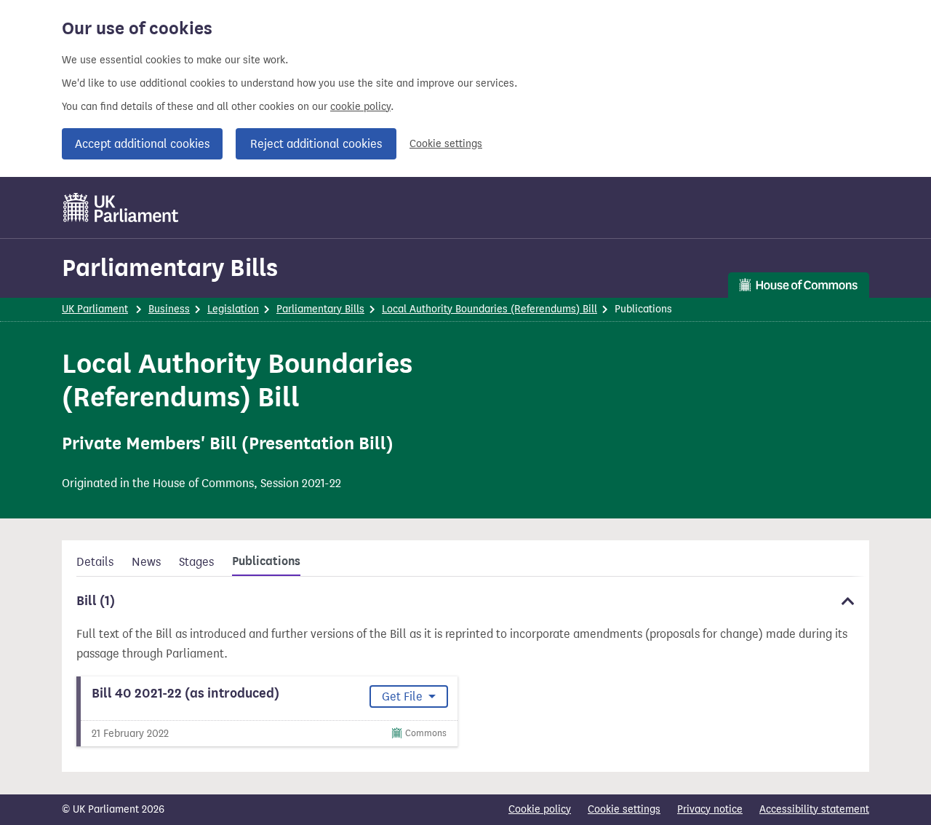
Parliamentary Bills (170, 268)
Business (169, 309)
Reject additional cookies (316, 144)
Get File (403, 696)
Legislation (233, 309)
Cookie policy (539, 809)
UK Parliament (95, 309)
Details (94, 562)
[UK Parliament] (121, 208)
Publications (266, 561)
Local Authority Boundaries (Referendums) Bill (489, 309)
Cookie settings (445, 144)
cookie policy (360, 106)
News (146, 562)
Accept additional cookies (142, 144)
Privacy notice (710, 809)
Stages (196, 562)
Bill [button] (95, 601)
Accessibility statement (814, 809)
